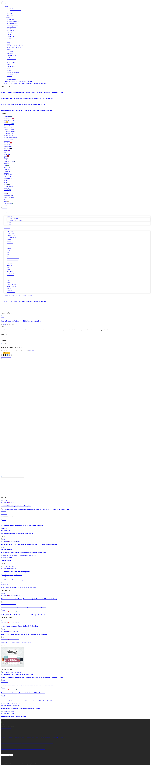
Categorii (7, 17)
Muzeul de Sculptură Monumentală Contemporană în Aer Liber (25, 83)
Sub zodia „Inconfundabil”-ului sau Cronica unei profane (16, 642)
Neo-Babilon (11, 77)
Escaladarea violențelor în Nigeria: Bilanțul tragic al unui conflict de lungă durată (23, 607)
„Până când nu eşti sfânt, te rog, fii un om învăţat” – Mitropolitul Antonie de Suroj (23, 104)
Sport (9, 70)
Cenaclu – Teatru (8, 135)
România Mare (11, 61)
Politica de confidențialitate (20, 11)
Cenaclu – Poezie (9, 129)
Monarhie (10, 53)
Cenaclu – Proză (8, 133)
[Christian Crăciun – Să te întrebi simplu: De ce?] (7, 566)
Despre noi (10, 8)
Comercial (7, 141)
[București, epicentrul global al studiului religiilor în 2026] (3, 621)
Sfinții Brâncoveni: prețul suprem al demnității (13, 716)
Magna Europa (11, 62)
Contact (10, 15)
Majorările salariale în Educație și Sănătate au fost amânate (21, 321)
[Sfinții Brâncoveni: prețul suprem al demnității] (7, 711)
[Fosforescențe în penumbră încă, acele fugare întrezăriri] (4, 528)
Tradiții (9, 76)
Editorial (10, 32)
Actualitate (11, 19)
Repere (9, 64)
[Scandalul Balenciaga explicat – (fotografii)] (4, 500)
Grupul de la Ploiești (14, 47)
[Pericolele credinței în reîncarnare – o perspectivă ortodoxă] (11, 575)
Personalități (11, 55)
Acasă (6, 6)
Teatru (5, 199)
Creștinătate (11, 27)
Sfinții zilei (11, 66)
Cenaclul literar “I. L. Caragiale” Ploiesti (18, 81)
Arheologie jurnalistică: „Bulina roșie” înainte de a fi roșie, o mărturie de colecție (23, 552)
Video (5, 205)
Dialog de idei (8, 146)
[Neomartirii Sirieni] (19, 555)
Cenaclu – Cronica (9, 126)
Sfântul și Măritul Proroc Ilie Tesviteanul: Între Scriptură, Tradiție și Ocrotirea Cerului (24, 615)
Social (9, 68)
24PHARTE (4, 324)
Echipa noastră (15, 10)
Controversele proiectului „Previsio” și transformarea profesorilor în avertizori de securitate (27, 98)
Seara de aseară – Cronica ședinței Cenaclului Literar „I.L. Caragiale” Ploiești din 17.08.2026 (26, 110)
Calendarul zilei (12, 25)
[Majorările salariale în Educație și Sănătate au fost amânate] (2, 315)
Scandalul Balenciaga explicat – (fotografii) (16, 506)
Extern (9, 38)
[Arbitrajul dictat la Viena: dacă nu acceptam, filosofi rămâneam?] (2, 582)
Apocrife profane (13, 21)
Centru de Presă (12, 79)
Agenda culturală (13, 23)
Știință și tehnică (13, 72)
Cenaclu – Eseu (8, 127)
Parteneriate (11, 59)
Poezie (9, 57)
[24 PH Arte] (4, 3)
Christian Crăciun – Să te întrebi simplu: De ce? (17, 571)
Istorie (9, 49)
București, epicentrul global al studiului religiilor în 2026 (20, 626)
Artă (8, 44)
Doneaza (10, 13)
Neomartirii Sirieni (6, 560)
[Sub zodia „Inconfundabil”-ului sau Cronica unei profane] (3, 637)
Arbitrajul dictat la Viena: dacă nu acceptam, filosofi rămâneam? (18, 587)
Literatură (10, 51)
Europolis (10, 36)
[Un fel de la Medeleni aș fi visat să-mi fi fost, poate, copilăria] (3, 520)
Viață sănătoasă (8, 203)
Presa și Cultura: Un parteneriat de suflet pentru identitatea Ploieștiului (21, 708)
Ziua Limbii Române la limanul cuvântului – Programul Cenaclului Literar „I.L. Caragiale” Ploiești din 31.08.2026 (32, 92)
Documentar (11, 30)
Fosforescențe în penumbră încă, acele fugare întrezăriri (17, 533)
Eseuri (9, 34)
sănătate (6, 188)
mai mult (3, 331)
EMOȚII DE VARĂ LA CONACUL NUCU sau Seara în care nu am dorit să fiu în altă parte (24, 634)
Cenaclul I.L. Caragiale (15, 45)
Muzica (6, 173)
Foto (8, 40)
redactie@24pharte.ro (6, 357)
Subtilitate (4, 514)
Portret (6, 182)
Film (8, 42)
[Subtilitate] (35, 509)
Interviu (6, 163)
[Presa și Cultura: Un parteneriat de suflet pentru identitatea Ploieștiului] (11, 703)
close (2, 1)
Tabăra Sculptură (13, 74)
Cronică (9, 28)
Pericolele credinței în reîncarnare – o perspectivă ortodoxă (17, 579)
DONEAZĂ (31, 350)
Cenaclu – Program (9, 131)
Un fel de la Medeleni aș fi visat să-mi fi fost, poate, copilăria (22, 525)
